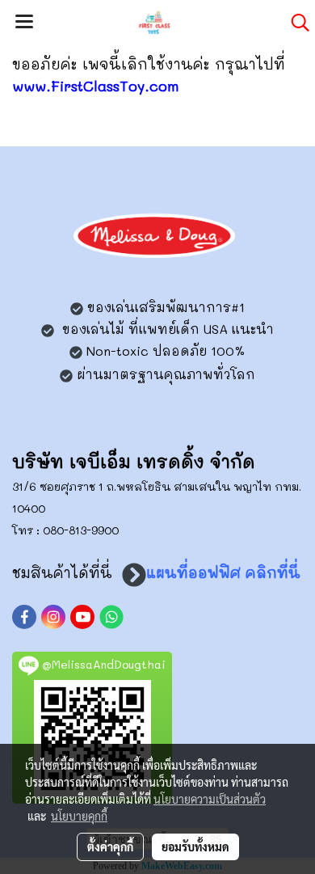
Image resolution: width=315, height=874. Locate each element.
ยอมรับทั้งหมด (195, 846)
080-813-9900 (81, 530)
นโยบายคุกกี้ (79, 816)
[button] (295, 23)
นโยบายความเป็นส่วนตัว (209, 799)
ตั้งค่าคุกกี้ (110, 846)
